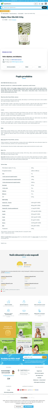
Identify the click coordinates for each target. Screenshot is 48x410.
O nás (8, 390)
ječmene (19, 88)
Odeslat (44, 357)
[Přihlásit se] (39, 4)
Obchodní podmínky (8, 392)
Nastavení (18, 406)
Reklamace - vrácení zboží (39, 380)
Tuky (3, 173)
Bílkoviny (4, 193)
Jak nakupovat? (39, 375)
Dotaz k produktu (11, 67)
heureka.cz (7, 272)
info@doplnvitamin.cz (8, 375)
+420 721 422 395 (5, 372)
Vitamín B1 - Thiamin (7, 202)
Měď (3, 225)
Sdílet (39, 67)
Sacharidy (4, 185)
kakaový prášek (35, 236)
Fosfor (3, 217)
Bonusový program (39, 373)
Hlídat (26, 67)
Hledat (44, 7)
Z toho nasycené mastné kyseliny (9, 176)
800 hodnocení (27, 266)
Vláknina (4, 191)
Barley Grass (3, 139)
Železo (3, 222)
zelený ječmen (14, 236)
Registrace (39, 371)
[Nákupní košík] (42, 4)
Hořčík (3, 219)
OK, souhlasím (28, 406)
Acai (31, 133)
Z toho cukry (5, 188)
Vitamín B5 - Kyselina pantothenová (10, 208)
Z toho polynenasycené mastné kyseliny (11, 182)
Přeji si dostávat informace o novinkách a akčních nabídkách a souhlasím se (35, 361)
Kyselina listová (5, 205)
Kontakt (39, 377)
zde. (22, 89)
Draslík (3, 211)
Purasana (14, 19)
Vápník (3, 214)
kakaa (15, 88)
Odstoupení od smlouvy (39, 382)
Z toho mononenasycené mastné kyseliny (11, 179)
